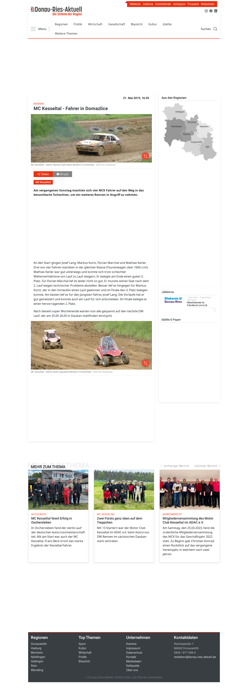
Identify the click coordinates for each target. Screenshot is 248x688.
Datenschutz (134, 652)
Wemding (37, 670)
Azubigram (179, 4)
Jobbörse (148, 4)
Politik (78, 24)
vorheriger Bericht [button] (176, 466)
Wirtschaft (95, 24)
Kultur (153, 24)
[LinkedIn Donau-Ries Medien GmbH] (215, 11)
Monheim (37, 652)
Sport (82, 644)
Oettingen (37, 661)
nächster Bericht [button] (205, 466)
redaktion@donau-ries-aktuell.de (195, 657)
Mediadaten (207, 4)
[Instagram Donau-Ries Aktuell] (206, 11)
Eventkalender (163, 4)
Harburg (36, 648)
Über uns (132, 670)
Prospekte (193, 4)
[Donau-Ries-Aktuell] (56, 11)
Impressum (133, 648)
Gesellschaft (116, 24)
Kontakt (131, 657)
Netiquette (132, 665)
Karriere (131, 644)
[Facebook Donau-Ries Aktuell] (211, 11)
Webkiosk (135, 4)
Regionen (61, 24)
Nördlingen (38, 657)
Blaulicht (137, 24)
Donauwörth (39, 644)
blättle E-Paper (171, 319)
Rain (34, 665)
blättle (167, 24)
